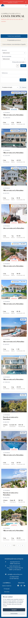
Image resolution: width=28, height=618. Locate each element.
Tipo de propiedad (6, 56)
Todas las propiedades (14, 36)
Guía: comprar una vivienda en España (14, 44)
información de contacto (14, 559)
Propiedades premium (14, 40)
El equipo (7, 588)
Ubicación (4, 50)
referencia (4, 73)
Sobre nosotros (6, 585)
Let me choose (14, 613)
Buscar (23, 80)
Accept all (14, 609)
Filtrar (23, 65)
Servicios (6, 591)
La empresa (6, 583)
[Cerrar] (26, 2)
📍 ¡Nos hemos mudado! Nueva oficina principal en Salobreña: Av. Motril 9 (13, 2)
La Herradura (6, 112)
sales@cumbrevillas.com (15, 574)
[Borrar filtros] (17, 65)
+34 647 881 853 (14, 578)
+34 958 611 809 (14, 577)
